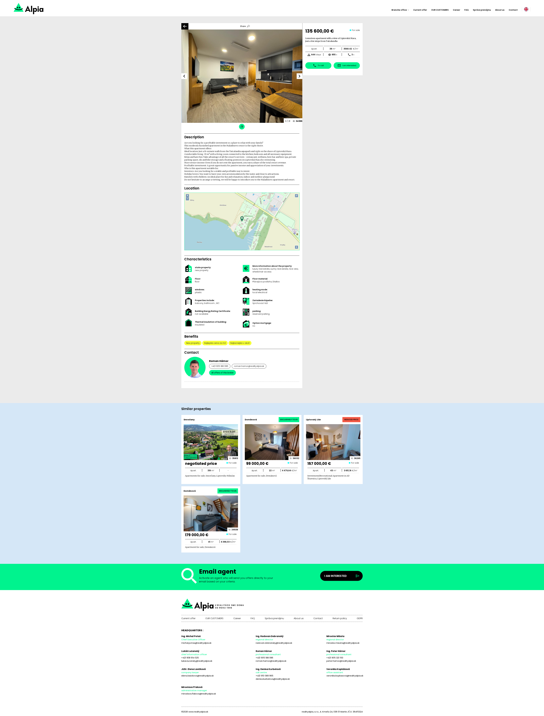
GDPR (360, 618)
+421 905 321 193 (334, 657)
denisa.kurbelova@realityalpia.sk (273, 678)
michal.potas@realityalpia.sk (196, 642)
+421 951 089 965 (264, 675)
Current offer (420, 10)
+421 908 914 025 (190, 657)
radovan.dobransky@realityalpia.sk (274, 642)
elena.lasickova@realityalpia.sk (197, 675)
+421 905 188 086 (219, 366)
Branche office (399, 10)
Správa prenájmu (482, 10)
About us (499, 10)
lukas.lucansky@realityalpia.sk (196, 660)
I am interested (335, 576)
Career (456, 10)
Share (243, 26)
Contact (513, 10)
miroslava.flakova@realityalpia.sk (198, 693)
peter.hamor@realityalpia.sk (341, 660)
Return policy (340, 618)
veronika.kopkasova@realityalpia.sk (344, 675)
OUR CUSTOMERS (440, 10)
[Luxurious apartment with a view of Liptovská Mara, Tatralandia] (39, 10)
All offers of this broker (222, 372)
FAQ (466, 10)
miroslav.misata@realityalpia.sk (342, 642)
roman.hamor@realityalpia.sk (249, 366)
